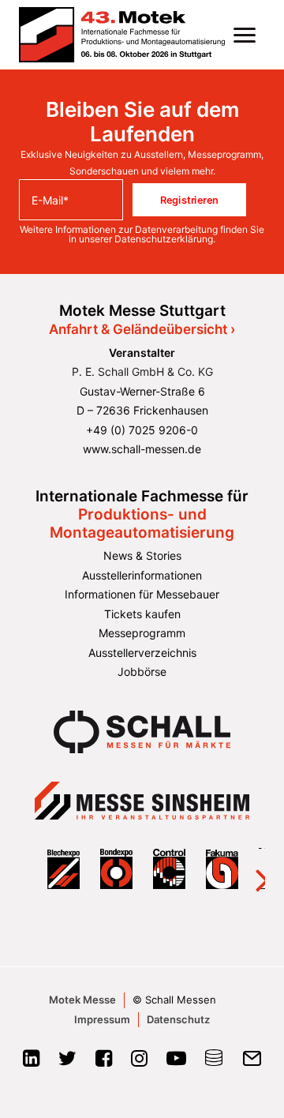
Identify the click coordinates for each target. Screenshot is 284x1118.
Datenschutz (178, 1019)
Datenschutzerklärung (163, 239)
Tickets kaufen (142, 614)
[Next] (252, 868)
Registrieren (189, 199)
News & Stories (142, 555)
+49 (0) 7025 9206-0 (142, 430)
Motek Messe (82, 999)
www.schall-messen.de (142, 449)
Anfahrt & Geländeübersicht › (142, 329)
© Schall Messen (174, 999)
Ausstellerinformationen (142, 575)
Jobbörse (142, 671)
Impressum (102, 1019)
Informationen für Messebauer (142, 594)
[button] (244, 34)
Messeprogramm (142, 633)
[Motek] (122, 34)
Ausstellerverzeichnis (142, 652)
